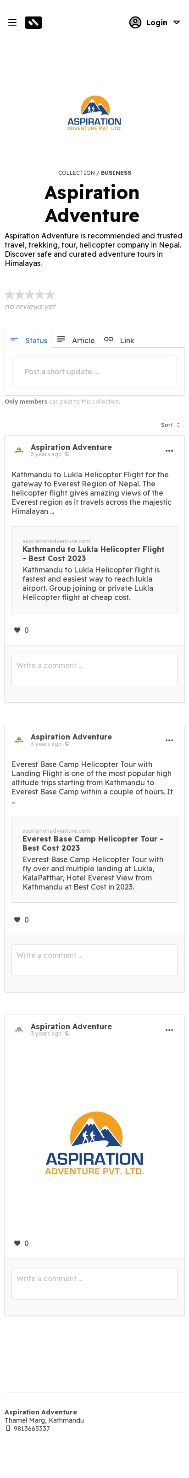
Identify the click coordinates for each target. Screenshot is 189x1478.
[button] (170, 422)
